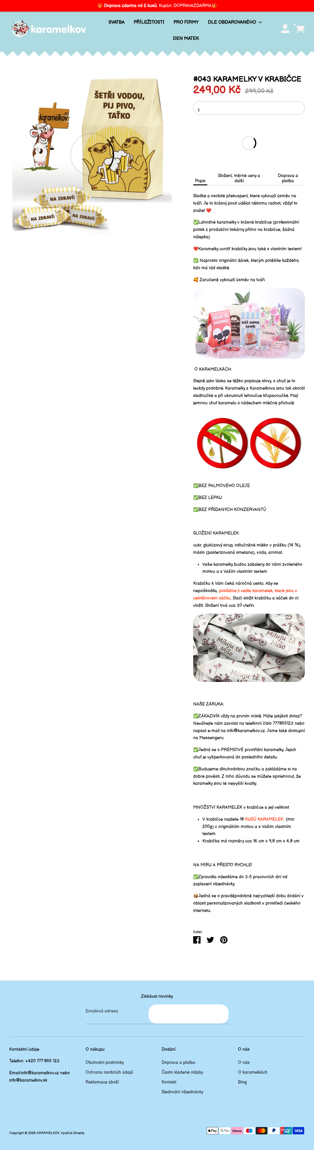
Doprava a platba (288, 178)
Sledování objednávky (182, 1092)
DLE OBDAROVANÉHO (232, 22)
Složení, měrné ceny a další (239, 178)
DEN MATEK (186, 38)
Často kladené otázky (182, 1072)
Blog (242, 1082)
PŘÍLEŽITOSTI (149, 22)
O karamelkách (252, 1072)
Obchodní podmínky (105, 1062)
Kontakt (169, 1082)
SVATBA (116, 22)
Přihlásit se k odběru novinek (188, 1013)
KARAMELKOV (48, 1133)
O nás (244, 1062)
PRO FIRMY (186, 22)
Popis (200, 180)
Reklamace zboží (102, 1082)
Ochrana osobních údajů (109, 1072)
